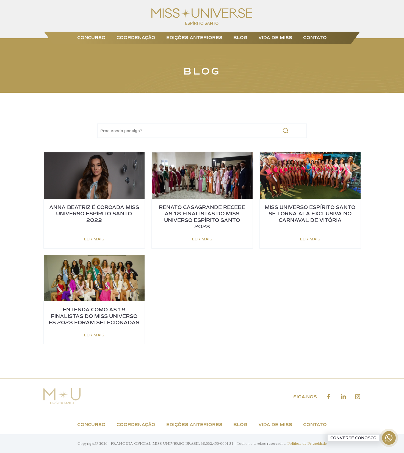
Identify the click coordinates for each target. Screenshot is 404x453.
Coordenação (136, 37)
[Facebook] (328, 396)
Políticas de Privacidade (307, 443)
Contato (315, 37)
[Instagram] (358, 396)
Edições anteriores (194, 37)
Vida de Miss (275, 37)
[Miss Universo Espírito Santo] (201, 23)
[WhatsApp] (389, 438)
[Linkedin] (343, 396)
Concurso (91, 37)
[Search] (285, 131)
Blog (240, 37)
